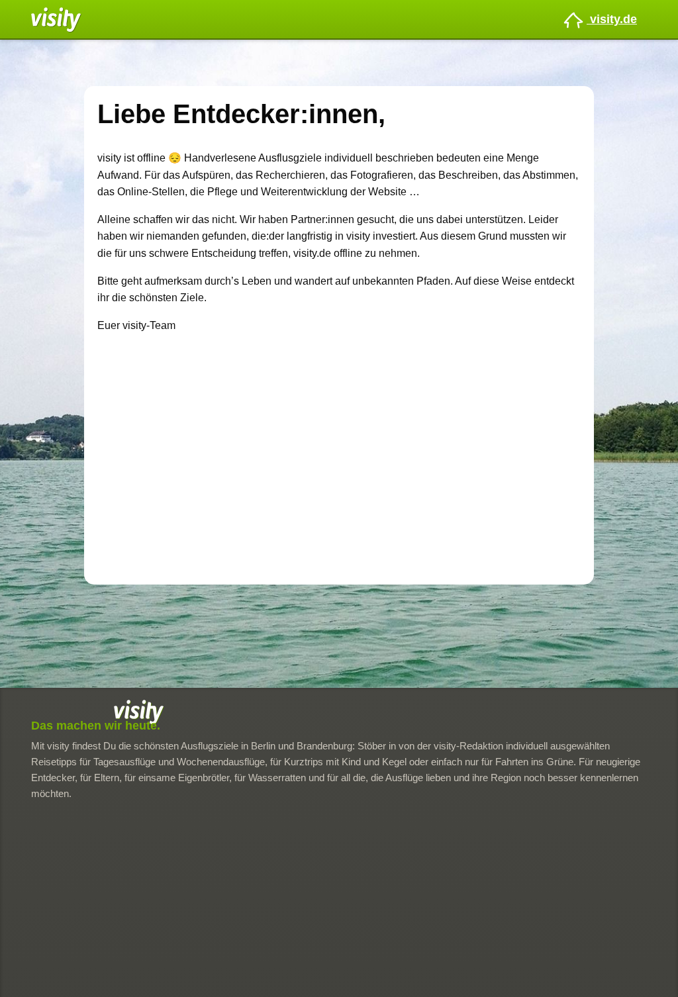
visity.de (612, 19)
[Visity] (56, 18)
